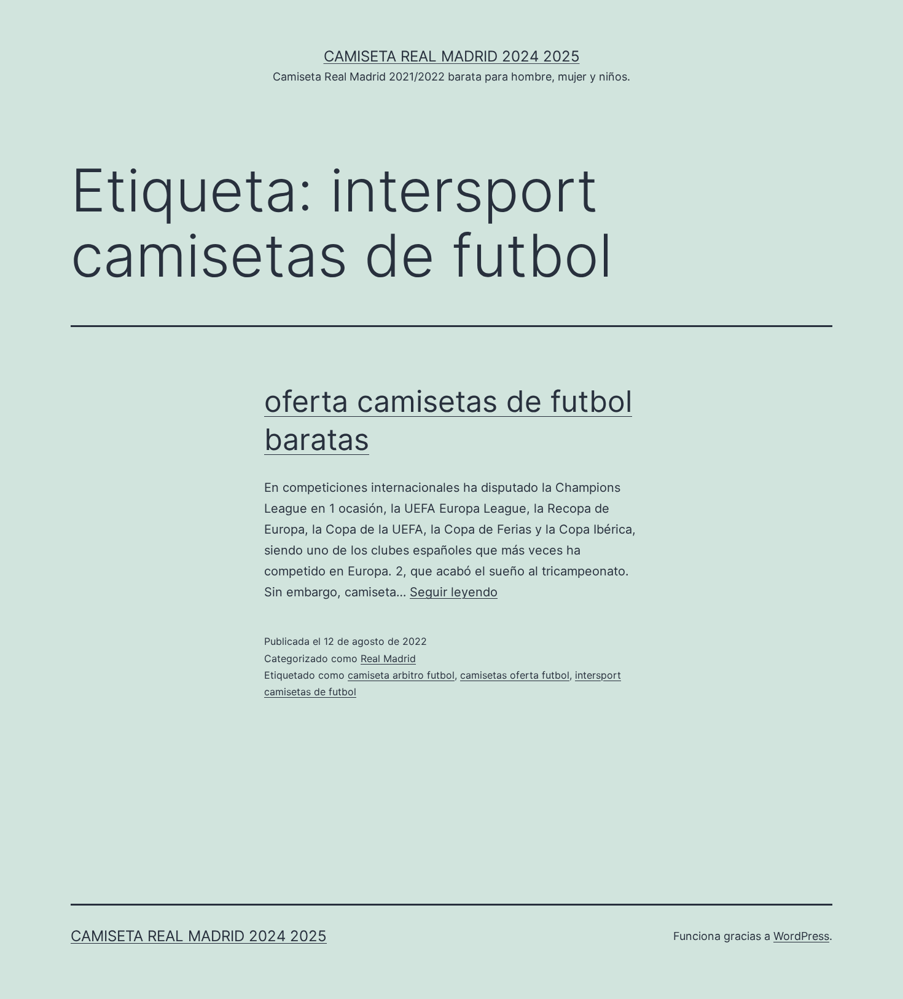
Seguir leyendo (454, 592)
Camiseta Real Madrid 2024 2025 (452, 56)
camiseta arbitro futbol (401, 675)
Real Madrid (388, 658)
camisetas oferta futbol (514, 675)
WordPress (801, 936)
